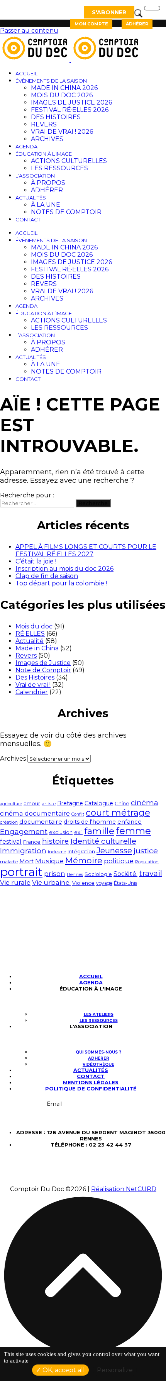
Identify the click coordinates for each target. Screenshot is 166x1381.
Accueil (26, 73)
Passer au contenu (29, 30)
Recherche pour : (27, 495)
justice (146, 850)
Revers (44, 124)
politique (119, 861)
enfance (129, 821)
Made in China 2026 (64, 87)
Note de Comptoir (43, 670)
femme (133, 830)
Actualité (29, 641)
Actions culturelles (69, 161)
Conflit (77, 814)
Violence (83, 883)
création (9, 822)
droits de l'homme (90, 821)
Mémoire (83, 860)
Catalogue (99, 803)
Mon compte (91, 24)
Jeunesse (114, 850)
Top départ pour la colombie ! (61, 583)
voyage (104, 883)
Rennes (75, 874)
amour (32, 803)
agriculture (11, 803)
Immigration (23, 850)
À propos (48, 182)
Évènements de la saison (51, 81)
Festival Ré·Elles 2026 (69, 109)
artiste (49, 803)
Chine (122, 803)
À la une (45, 204)
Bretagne (70, 803)
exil (78, 832)
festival (11, 841)
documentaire (40, 821)
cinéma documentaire (35, 813)
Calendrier (31, 692)
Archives (47, 139)
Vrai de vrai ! (33, 684)
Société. (125, 873)
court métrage (118, 812)
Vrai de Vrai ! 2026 (62, 131)
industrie (57, 851)
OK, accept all (63, 1370)
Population (147, 861)
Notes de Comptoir (66, 212)
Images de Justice (43, 662)
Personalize (115, 1370)
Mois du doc (34, 626)
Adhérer (137, 24)
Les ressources (59, 168)
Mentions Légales (91, 1082)
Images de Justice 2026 (71, 102)
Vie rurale (15, 882)
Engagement (23, 831)
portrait (21, 872)
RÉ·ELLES (30, 633)
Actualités (30, 197)
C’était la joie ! (35, 561)
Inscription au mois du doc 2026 (64, 568)
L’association (35, 176)
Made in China (37, 648)
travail (150, 873)
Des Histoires (56, 117)
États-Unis (125, 883)
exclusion (61, 832)
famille (99, 831)
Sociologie (98, 874)
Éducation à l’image (43, 154)
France (32, 842)
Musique (49, 861)
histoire (55, 841)
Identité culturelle (103, 841)
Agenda (26, 146)
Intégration (81, 851)
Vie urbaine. (51, 882)
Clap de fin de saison (46, 576)
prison (54, 873)
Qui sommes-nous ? (98, 1052)
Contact (28, 219)
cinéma (144, 802)
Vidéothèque (98, 1064)
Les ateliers (98, 1014)
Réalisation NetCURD (123, 1189)
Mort (26, 861)
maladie (9, 861)
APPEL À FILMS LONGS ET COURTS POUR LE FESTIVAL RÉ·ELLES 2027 (85, 550)
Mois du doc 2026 (62, 95)
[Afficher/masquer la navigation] (152, 8)
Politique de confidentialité (91, 1088)
